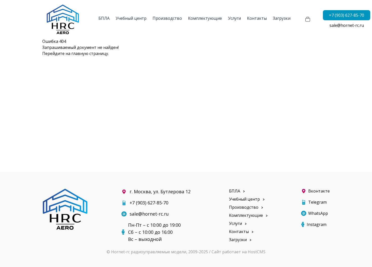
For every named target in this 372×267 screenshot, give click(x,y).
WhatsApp (318, 213)
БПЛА (104, 18)
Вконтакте (319, 191)
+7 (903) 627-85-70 (346, 15)
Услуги (234, 18)
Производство (167, 18)
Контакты (257, 18)
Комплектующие (205, 18)
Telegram (317, 202)
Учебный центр (131, 18)
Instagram (316, 224)
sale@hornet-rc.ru (346, 25)
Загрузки (282, 18)
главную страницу (89, 53)
